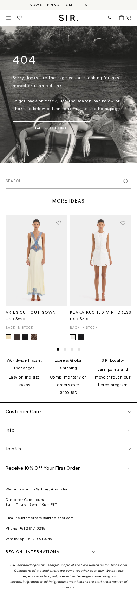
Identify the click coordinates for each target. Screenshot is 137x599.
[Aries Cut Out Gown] (36, 261)
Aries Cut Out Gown (31, 312)
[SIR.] (68, 18)
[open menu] (8, 17)
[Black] (81, 337)
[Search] (110, 18)
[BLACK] (25, 337)
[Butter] (8, 337)
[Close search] (126, 181)
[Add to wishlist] (59, 223)
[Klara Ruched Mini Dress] (100, 261)
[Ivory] (73, 337)
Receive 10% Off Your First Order (43, 468)
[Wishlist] (19, 18)
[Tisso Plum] (34, 337)
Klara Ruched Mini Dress (100, 312)
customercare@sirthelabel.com (46, 518)
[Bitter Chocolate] (17, 337)
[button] (58, 349)
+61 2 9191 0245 (32, 528)
